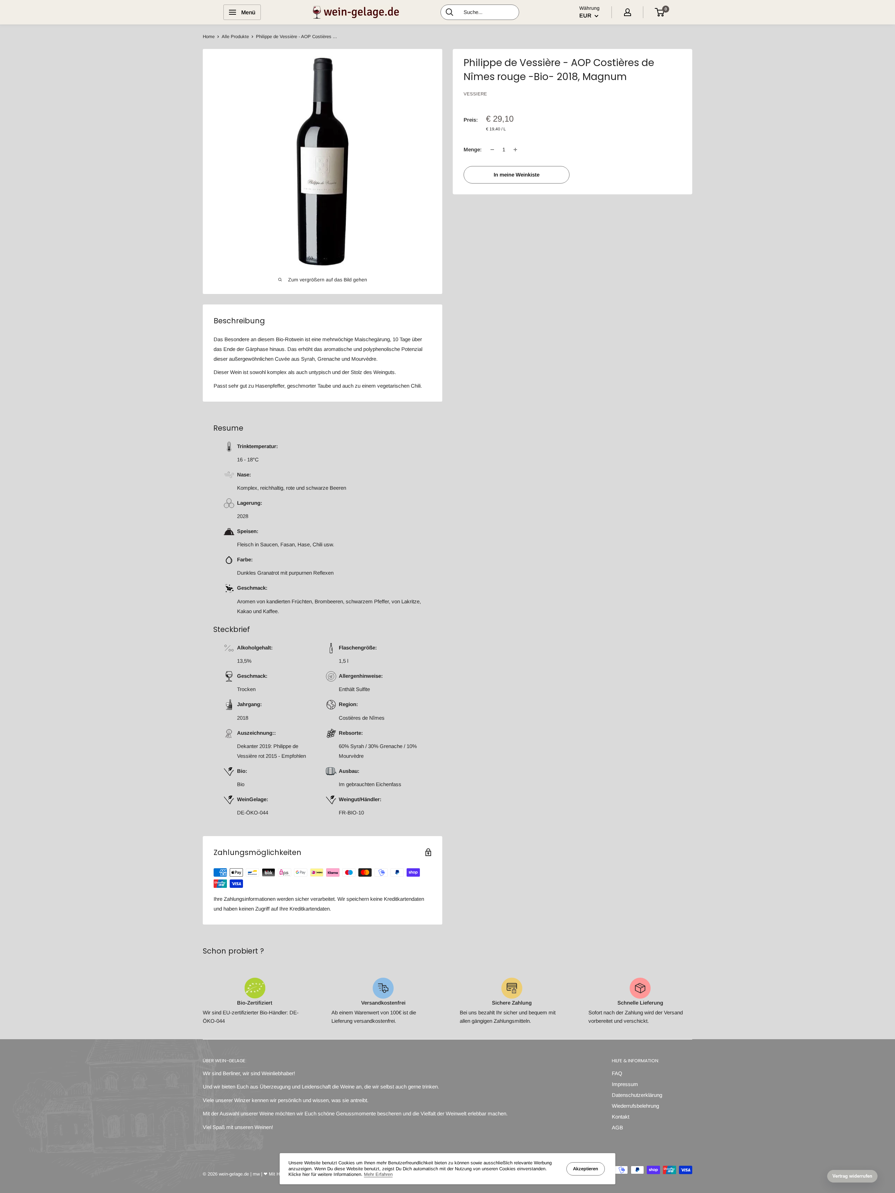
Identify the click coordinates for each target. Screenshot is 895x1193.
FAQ (617, 1073)
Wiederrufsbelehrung (635, 1106)
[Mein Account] (627, 12)
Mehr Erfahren (378, 1174)
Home (209, 36)
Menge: (473, 149)
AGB (617, 1127)
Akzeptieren (585, 1168)
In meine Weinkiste (516, 175)
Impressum (625, 1084)
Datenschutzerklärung (637, 1095)
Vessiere (475, 93)
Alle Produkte (235, 36)
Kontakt (620, 1117)
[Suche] (449, 12)
